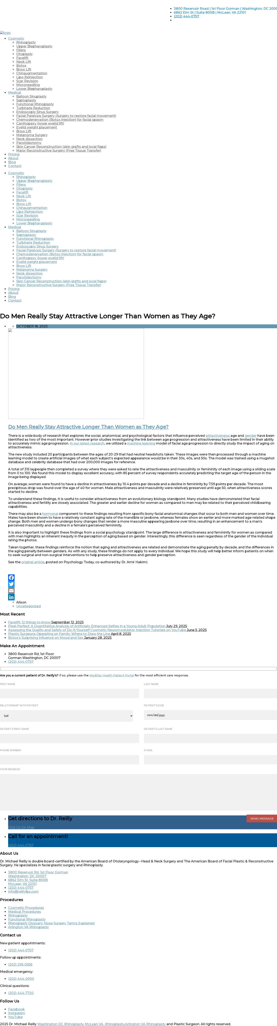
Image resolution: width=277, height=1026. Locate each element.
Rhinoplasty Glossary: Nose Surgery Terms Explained (51, 923)
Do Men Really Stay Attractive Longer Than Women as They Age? (88, 427)
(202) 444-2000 (21, 979)
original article (32, 562)
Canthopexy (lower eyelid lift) (40, 123)
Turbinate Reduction (33, 108)
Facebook (16, 1009)
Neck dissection (29, 139)
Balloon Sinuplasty (31, 96)
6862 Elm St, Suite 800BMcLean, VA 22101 (28, 882)
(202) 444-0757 (186, 16)
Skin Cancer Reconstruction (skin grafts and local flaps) (61, 147)
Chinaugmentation (31, 73)
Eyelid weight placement (36, 127)
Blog (12, 162)
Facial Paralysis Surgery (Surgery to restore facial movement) (66, 116)
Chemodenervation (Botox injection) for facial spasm (59, 120)
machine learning (141, 443)
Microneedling (28, 85)
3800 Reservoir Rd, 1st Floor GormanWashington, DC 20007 (38, 874)
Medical (14, 93)
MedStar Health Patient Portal (111, 675)
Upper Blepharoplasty (34, 46)
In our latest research (87, 443)
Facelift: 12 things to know (29, 622)
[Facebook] (142, 577)
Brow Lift (23, 69)
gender (251, 436)
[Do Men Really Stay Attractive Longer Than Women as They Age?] (76, 418)
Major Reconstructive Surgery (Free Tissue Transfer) (58, 150)
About (13, 158)
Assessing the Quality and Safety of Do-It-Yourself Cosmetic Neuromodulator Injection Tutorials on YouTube (97, 630)
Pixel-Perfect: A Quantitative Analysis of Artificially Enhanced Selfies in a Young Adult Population (87, 626)
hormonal (50, 514)
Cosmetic (16, 38)
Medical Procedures (24, 912)
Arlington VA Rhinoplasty (28, 927)
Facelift (22, 58)
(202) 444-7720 (21, 993)
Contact (14, 166)
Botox (21, 65)
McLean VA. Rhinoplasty (104, 1024)
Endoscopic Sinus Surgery (37, 112)
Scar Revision (27, 81)
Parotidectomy (28, 143)
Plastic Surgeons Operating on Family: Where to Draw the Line (59, 634)
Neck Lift (23, 62)
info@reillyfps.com (23, 891)
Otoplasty (24, 54)
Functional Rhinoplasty (35, 104)
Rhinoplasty (26, 42)
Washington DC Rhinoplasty (60, 1024)
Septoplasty (26, 100)
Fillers (21, 50)
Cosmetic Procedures (26, 908)
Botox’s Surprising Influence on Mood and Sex (46, 638)
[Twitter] (142, 584)
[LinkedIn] (142, 597)
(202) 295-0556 (20, 964)
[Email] (142, 590)
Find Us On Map (21, 827)
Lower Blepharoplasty (34, 89)
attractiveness (217, 436)
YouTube (15, 1017)
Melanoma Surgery (31, 135)
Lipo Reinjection (29, 77)
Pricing (13, 154)
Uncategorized (28, 606)
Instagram (16, 1013)
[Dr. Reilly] (5, 33)
